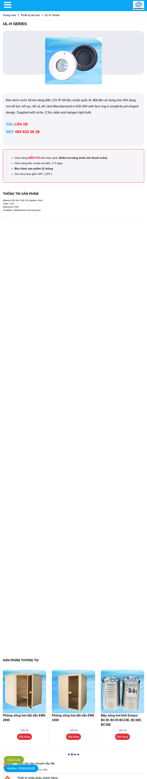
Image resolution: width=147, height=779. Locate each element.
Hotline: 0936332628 (21, 768)
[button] (69, 754)
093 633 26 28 (27, 132)
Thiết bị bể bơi (30, 15)
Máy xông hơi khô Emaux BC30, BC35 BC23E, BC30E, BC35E (121, 720)
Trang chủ (9, 15)
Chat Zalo (13, 759)
